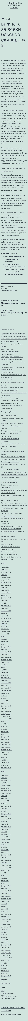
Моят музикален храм (8, 415)
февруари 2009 (6, 767)
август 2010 (5, 721)
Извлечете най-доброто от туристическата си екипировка (14, 259)
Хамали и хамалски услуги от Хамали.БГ (14, 339)
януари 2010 (5, 739)
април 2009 (5, 762)
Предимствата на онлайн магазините (12, 400)
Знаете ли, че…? (6, 380)
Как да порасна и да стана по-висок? (12, 359)
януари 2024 (5, 567)
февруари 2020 (6, 582)
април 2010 (5, 732)
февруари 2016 (6, 618)
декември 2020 (6, 577)
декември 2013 (6, 631)
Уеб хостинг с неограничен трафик (12, 387)
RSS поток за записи (7, 993)
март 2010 (4, 734)
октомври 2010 (6, 716)
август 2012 (5, 662)
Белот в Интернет (7, 544)
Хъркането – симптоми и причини (12, 423)
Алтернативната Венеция (9, 482)
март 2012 (4, 675)
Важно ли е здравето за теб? (10, 352)
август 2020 (5, 580)
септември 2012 (6, 660)
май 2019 (4, 587)
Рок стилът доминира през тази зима (13, 459)
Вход (2, 991)
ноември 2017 (5, 600)
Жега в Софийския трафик (9, 500)
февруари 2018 (6, 598)
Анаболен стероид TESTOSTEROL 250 (13, 472)
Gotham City (5, 523)
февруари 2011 (6, 706)
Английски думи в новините (10, 462)
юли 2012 (4, 665)
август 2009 (5, 752)
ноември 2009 (6, 744)
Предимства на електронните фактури (13, 333)
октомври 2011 (6, 688)
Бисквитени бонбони (8, 536)
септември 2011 (6, 690)
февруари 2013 (6, 647)
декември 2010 (6, 711)
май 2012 (4, 670)
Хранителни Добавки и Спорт (10, 341)
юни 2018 (4, 595)
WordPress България (8, 998)
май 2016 (4, 613)
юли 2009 (4, 755)
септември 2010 (6, 719)
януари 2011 (5, 708)
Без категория (13, 290)
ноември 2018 (5, 593)
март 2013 (4, 644)
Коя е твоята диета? (7, 354)
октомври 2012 (6, 657)
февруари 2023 (6, 572)
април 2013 (5, 641)
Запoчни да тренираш (8, 493)
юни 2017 (4, 603)
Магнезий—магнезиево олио (10, 480)
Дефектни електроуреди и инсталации (14, 474)
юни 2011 (4, 695)
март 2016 (4, 616)
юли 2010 (4, 724)
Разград (3, 449)
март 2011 (4, 703)
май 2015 (4, 623)
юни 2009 (4, 757)
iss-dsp (5, 288)
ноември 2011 (5, 685)
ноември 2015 (5, 621)
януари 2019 (5, 590)
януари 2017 (5, 608)
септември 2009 (6, 749)
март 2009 (4, 765)
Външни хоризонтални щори (10, 398)
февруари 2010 (6, 737)
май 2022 (4, 575)
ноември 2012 (5, 654)
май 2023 (4, 569)
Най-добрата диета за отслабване (12, 357)
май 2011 (4, 698)
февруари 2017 (6, 605)
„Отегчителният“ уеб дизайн (10, 547)
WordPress (17, 1014)
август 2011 (5, 693)
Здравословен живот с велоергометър (14, 490)
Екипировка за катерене (14, 274)
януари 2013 (5, 649)
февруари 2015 (6, 626)
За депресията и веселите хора (11, 431)
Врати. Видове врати (7, 349)
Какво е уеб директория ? (9, 554)
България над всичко (8, 552)
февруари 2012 (6, 677)
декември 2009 (6, 742)
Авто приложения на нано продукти (13, 456)
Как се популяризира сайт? (9, 390)
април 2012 (5, 672)
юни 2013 (4, 636)
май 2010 (4, 729)
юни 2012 (4, 667)
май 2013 (4, 639)
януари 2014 (5, 629)
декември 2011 (6, 683)
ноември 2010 (5, 714)
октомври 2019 (6, 585)
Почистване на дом (7, 372)
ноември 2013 (5, 634)
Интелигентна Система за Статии (14, 5)
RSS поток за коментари (9, 996)
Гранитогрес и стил (7, 549)
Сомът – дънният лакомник (10, 469)
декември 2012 (6, 652)
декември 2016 (6, 611)
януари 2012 (5, 680)
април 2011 (4, 701)
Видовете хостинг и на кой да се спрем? (13, 336)
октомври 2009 (6, 747)
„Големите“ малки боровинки (11, 477)
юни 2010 (4, 726)
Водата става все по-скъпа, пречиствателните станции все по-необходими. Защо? (12, 405)
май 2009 (4, 760)
